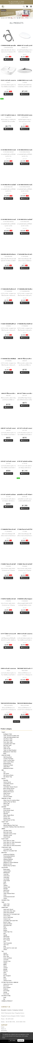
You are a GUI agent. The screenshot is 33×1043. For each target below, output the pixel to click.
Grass (4, 972)
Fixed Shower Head (8, 810)
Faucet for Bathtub (8, 790)
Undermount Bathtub (8, 854)
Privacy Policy (18, 1036)
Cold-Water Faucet (8, 784)
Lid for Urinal (6, 916)
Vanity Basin (6, 767)
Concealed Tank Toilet (9, 744)
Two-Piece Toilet (7, 740)
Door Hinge (6, 990)
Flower (5, 974)
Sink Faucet (6, 795)
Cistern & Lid (6, 919)
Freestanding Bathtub (9, 856)
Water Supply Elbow (8, 815)
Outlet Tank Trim (7, 932)
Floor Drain (6, 892)
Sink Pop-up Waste (8, 775)
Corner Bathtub (7, 857)
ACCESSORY (5, 867)
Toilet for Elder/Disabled (9, 750)
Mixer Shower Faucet (8, 788)
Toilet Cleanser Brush (9, 893)
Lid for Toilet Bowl (8, 917)
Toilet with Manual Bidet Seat (11, 737)
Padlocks (5, 989)
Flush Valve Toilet (8, 742)
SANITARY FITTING (6, 798)
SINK (3, 770)
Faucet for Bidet (7, 796)
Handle (5, 935)
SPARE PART (5, 907)
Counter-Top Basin (8, 758)
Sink (4, 772)
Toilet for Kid (6, 748)
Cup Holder (6, 879)
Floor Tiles (6, 956)
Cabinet (5, 885)
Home (2, 1027)
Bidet (4, 753)
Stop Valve (6, 805)
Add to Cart (9, 59)
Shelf (4, 882)
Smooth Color (7, 961)
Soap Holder (6, 880)
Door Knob (6, 994)
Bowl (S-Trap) (6, 922)
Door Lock (6, 986)
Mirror (4, 884)
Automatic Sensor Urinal (9, 834)
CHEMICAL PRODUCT (7, 1001)
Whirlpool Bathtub (8, 859)
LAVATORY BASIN (6, 755)
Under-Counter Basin (8, 760)
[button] (23, 6)
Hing (4, 946)
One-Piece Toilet (7, 739)
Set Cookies (13, 1040)
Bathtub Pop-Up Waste (9, 866)
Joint (4, 941)
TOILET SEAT (5, 822)
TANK (3, 902)
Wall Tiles (5, 955)
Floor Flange (6, 940)
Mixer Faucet (6, 785)
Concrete (5, 959)
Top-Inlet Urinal (7, 830)
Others (5, 898)
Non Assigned (7, 976)
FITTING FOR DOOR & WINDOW (10, 982)
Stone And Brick (7, 958)
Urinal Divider (6, 837)
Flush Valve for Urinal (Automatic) (12, 845)
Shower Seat (6, 887)
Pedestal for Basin (8, 765)
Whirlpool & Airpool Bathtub (10, 862)
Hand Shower (6, 809)
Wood (5, 966)
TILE (3, 951)
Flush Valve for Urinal (8, 844)
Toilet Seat (6, 823)
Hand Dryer (6, 890)
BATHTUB (4, 852)
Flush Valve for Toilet (8, 840)
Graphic (5, 963)
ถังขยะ (5, 895)
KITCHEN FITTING (6, 996)
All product (4, 1030)
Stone (5, 979)
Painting (5, 971)
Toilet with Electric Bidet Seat (11, 736)
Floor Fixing (6, 938)
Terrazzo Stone (7, 980)
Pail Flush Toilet (7, 745)
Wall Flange (6, 936)
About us (3, 1029)
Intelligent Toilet (7, 734)
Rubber (5, 930)
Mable (5, 964)
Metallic (5, 969)
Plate (4, 927)
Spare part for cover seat (10, 948)
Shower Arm (6, 817)
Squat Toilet (6, 747)
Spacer (5, 953)
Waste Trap (6, 803)
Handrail (5, 888)
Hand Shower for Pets (9, 820)
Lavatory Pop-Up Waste (9, 802)
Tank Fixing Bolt (7, 943)
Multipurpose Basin (8, 768)
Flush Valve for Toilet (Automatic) (12, 842)
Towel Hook (6, 876)
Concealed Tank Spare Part (10, 920)
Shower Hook (6, 818)
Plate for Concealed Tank (10, 851)
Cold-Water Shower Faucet (10, 787)
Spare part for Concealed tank (11, 914)
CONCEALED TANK (6, 847)
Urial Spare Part (7, 925)
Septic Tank (6, 904)
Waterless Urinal (7, 835)
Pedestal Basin (7, 763)
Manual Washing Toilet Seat (10, 825)
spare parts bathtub (8, 912)
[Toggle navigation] (31, 6)
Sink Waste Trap (7, 777)
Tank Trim (6, 945)
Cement (5, 967)
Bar (4, 999)
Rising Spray (6, 869)
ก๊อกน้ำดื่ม (5, 780)
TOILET (3, 732)
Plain (4, 977)
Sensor (5, 928)
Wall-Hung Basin (7, 757)
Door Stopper (7, 987)
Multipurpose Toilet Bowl (9, 752)
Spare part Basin (7, 924)
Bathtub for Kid (7, 864)
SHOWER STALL (6, 900)
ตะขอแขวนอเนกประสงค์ (9, 897)
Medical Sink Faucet (8, 792)
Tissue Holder (7, 871)
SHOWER (4, 807)
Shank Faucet (6, 793)
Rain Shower (6, 812)
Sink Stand (6, 773)
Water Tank (6, 905)
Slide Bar (5, 813)
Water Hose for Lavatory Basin (11, 800)
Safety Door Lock (8, 984)
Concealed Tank (7, 849)
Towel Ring (6, 877)
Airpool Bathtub (7, 861)
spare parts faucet (8, 909)
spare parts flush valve (9, 911)
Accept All (20, 1040)
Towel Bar (6, 874)
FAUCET (4, 778)
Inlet (4, 933)
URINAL (3, 829)
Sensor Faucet (7, 782)
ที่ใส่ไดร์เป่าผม (6, 872)
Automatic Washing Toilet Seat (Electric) (14, 827)
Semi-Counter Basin (8, 762)
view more (16, 721)
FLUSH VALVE (5, 839)
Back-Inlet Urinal (7, 832)
